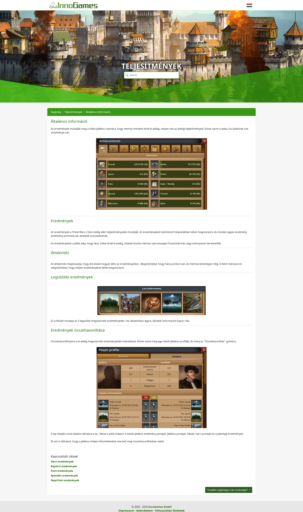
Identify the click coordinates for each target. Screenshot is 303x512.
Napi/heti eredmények (65, 480)
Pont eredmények (62, 471)
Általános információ (98, 112)
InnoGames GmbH (160, 507)
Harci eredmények (62, 461)
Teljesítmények (73, 112)
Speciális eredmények (64, 475)
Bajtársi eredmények (64, 466)
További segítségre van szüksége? (227, 490)
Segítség (56, 112)
